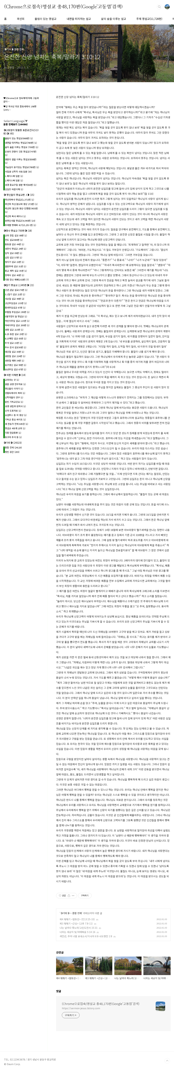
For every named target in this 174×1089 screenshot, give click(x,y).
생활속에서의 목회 (15, 393)
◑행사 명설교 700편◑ (17, 230)
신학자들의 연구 (14, 397)
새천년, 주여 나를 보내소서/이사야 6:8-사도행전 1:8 (86, 936)
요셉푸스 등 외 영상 (16, 415)
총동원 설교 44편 (14, 244)
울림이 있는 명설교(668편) (19, 138)
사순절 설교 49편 (14, 298)
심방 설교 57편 (13, 257)
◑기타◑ (64, 913)
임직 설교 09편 (13, 253)
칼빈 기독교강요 (14, 401)
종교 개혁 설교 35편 (16, 270)
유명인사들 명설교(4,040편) (20, 220)
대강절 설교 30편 (14, 351)
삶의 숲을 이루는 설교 (113, 19)
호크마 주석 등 (13, 437)
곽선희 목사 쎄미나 (15, 216)
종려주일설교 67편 (15, 307)
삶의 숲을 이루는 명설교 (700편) (21, 147)
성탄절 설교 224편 (15, 356)
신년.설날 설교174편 (16, 290)
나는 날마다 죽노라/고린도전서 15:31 (79, 927)
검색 (159, 6)
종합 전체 (77, 913)
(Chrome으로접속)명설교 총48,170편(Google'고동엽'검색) (63, 6)
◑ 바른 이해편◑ (14, 375)
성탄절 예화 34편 (14, 360)
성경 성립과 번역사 (15, 406)
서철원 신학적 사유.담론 (18, 171)
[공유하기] (69, 895)
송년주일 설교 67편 (15, 369)
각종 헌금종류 (13, 432)
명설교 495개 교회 (15, 428)
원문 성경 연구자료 (15, 384)
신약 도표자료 (13, 410)
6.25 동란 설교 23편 (16, 334)
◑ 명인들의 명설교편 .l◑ (18, 194)
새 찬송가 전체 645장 (16, 423)
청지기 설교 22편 (14, 262)
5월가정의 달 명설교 (16, 316)
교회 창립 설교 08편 (16, 235)
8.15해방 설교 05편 (15, 338)
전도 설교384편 (14, 239)
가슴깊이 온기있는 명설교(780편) (22, 167)
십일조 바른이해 (14, 189)
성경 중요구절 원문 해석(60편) (20, 184)
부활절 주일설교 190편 (17, 312)
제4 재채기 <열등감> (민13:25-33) (77, 919)
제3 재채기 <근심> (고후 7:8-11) (76, 923)
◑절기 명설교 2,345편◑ (18, 285)
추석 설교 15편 (13, 342)
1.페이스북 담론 (14, 176)
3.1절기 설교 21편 (15, 294)
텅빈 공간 (12, 451)
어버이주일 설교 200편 (17, 325)
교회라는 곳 (12, 379)
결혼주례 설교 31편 (15, 266)
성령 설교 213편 (14, 329)
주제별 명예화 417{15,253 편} (20, 225)
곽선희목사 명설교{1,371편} (19, 199)
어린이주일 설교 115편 (17, 320)
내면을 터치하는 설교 (79, 19)
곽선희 (20, 19)
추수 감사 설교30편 (15, 347)
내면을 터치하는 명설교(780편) (21, 142)
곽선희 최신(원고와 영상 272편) (21, 204)
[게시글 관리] (73, 895)
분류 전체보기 (15, 124)
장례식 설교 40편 (14, 275)
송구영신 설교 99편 (15, 365)
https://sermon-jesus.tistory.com (81, 1008)
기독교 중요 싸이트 (15, 419)
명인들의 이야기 (14, 388)
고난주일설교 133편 (16, 303)
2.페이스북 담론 (14, 180)
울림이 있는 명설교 (45, 19)
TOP (167, 1061)
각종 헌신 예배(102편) (17, 279)
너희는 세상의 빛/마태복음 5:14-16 (77, 932)
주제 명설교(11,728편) (149, 19)
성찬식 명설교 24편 (15, 248)
